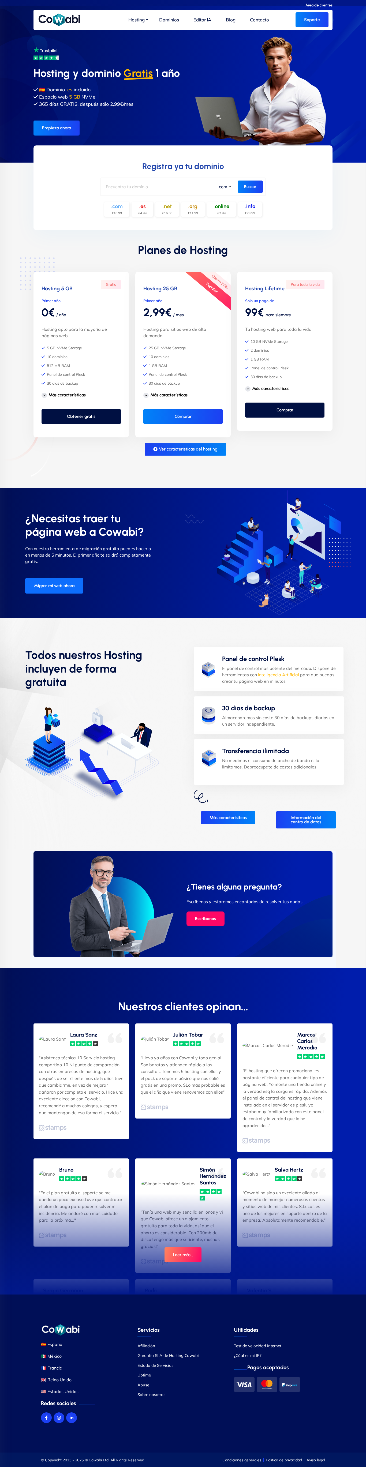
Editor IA (202, 19)
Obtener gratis (81, 416)
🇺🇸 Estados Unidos (60, 1391)
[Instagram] (59, 1417)
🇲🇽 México (51, 1356)
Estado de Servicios (155, 1365)
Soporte (312, 19)
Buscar (250, 186)
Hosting (136, 19)
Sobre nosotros (151, 1394)
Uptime (144, 1375)
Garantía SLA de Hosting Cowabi (168, 1355)
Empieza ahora (56, 127)
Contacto (259, 19)
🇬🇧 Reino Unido (56, 1379)
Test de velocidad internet (257, 1345)
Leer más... (183, 1254)
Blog (231, 19)
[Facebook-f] (46, 1417)
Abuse (143, 1384)
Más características (67, 394)
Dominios (169, 19)
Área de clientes (319, 5)
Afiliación (146, 1345)
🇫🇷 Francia (51, 1368)
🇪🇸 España (51, 1344)
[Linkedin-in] (71, 1417)
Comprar (183, 416)
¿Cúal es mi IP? (248, 1355)
